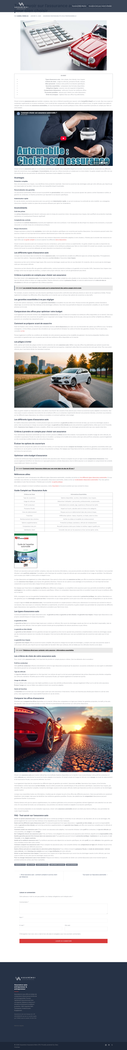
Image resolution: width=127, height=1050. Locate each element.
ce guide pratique (57, 482)
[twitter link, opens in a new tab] (112, 1045)
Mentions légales (19, 1025)
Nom (21, 917)
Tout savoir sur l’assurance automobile (94, 875)
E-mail (21, 925)
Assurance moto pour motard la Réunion (100, 6)
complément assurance (57, 864)
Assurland (55, 486)
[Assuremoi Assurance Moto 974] (21, 6)
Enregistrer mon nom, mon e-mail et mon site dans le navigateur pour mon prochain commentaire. (51, 934)
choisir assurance (42, 864)
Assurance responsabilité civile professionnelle (59, 16)
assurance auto (20, 864)
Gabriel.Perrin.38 (22, 16)
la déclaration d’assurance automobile (86, 480)
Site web (67, 925)
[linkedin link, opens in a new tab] (106, 1045)
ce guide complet (29, 240)
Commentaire (24, 902)
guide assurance (72, 864)
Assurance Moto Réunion (79, 6)
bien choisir (30, 864)
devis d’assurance (60, 240)
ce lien (23, 331)
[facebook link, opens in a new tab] (109, 1045)
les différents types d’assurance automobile (93, 477)
